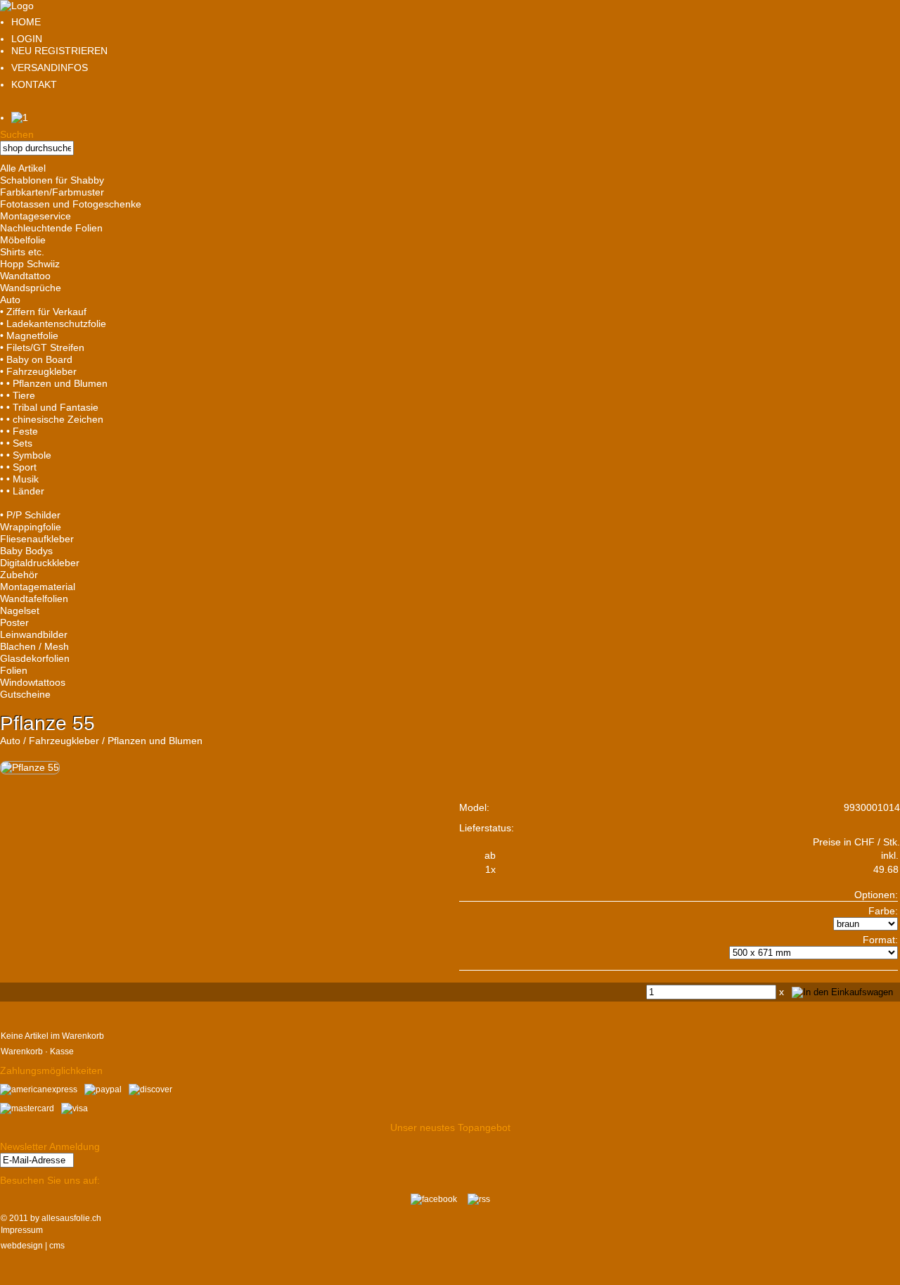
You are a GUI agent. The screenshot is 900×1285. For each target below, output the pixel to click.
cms (57, 1246)
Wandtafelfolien (34, 598)
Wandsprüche (30, 287)
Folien (13, 670)
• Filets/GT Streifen (42, 347)
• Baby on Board (36, 359)
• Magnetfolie (29, 335)
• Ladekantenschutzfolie (53, 323)
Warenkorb (22, 1051)
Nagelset (19, 610)
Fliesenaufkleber (37, 538)
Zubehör (19, 574)
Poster (14, 622)
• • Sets (16, 443)
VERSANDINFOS (49, 67)
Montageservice (35, 216)
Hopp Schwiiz (30, 263)
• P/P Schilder (30, 514)
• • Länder (22, 491)
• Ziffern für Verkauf (43, 311)
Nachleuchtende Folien (51, 228)
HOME (26, 21)
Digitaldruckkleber (39, 562)
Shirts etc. (22, 251)
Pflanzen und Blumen (155, 740)
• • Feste (19, 431)
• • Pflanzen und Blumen (54, 383)
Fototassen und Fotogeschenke (70, 204)
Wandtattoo (25, 275)
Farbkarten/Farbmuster (52, 192)
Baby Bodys (26, 550)
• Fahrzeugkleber (38, 371)
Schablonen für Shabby (52, 180)
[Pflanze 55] (30, 767)
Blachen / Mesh (34, 646)
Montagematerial (37, 586)
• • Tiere (17, 395)
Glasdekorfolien (35, 658)
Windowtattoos (32, 682)
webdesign (22, 1246)
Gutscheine (25, 694)
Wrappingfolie (30, 526)
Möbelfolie (23, 239)
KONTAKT (34, 84)
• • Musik (19, 479)
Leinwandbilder (34, 634)
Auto (10, 299)
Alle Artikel (23, 168)
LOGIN (26, 38)
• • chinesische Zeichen (51, 419)
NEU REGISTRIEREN (59, 50)
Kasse (62, 1051)
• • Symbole (25, 455)
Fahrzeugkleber (64, 740)
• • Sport (18, 467)
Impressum (22, 1230)
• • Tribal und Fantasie (49, 407)
